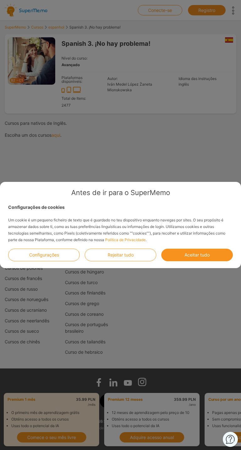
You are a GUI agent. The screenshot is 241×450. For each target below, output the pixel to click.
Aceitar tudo (197, 254)
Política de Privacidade (125, 239)
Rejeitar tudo (121, 254)
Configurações (44, 254)
